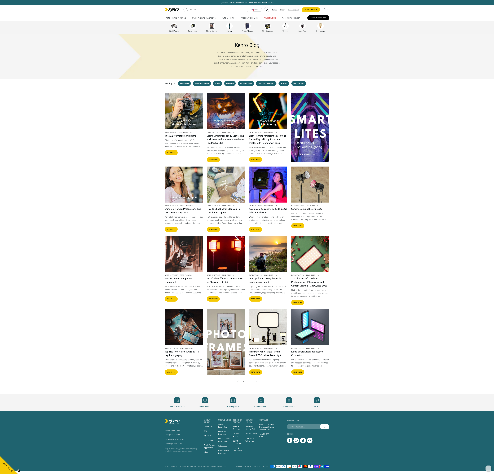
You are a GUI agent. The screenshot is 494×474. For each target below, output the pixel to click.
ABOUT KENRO (207, 421)
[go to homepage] (181, 422)
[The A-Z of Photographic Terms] (184, 111)
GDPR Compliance (237, 442)
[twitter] (303, 442)
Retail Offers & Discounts (223, 451)
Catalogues (222, 446)
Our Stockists (209, 440)
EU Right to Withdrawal (249, 439)
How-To (284, 83)
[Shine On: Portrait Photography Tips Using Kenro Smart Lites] (184, 185)
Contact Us (208, 426)
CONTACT (263, 420)
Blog (206, 452)
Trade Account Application (209, 446)
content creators (266, 83)
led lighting (298, 83)
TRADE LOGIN (311, 10)
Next (256, 381)
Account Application (291, 17)
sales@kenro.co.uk (172, 434)
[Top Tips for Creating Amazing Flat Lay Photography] (184, 327)
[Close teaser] (18, 470)
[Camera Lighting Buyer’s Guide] (310, 185)
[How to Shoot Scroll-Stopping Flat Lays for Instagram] (226, 185)
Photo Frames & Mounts (175, 17)
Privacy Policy (236, 435)
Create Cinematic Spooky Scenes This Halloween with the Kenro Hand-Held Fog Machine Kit (225, 139)
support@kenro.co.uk (173, 443)
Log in (274, 10)
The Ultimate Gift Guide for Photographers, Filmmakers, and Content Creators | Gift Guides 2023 (309, 282)
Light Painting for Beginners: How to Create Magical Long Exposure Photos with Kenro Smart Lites (267, 139)
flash (217, 83)
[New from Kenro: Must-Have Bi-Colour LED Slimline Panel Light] (268, 327)
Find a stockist (293, 10)
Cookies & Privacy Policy (243, 466)
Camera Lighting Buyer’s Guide (306, 209)
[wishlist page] (266, 9)
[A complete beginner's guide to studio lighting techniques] (268, 185)
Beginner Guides (202, 83)
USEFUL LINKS (224, 420)
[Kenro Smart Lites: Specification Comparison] (310, 327)
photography (246, 83)
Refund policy (249, 421)
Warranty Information (222, 425)
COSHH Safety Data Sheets (224, 440)
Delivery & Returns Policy (251, 427)
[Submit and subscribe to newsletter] (324, 426)
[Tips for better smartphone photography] (184, 254)
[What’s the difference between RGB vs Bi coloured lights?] (226, 254)
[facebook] (289, 442)
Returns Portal (251, 434)
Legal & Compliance (237, 449)
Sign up (282, 10)
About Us (207, 436)
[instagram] (296, 442)
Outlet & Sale (270, 17)
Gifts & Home (228, 17)
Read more (171, 152)
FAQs (206, 431)
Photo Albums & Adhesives (204, 17)
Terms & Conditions (237, 427)
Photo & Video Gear (249, 17)
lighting (230, 83)
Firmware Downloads (222, 432)
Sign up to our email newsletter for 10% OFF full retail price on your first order (247, 2)
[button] (9, 465)
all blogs (184, 83)
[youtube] (309, 442)
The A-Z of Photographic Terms (180, 135)
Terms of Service (237, 421)
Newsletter (293, 420)
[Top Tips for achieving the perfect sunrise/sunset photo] (268, 254)
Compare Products (318, 18)
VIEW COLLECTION (307, 154)
